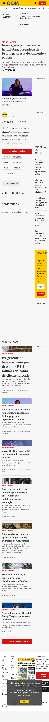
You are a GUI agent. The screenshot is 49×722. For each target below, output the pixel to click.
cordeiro (17, 157)
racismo (16, 168)
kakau (5, 157)
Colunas (5, 680)
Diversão (41, 8)
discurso (16, 162)
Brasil (4, 687)
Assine (42, 3)
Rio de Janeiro (30, 8)
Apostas (14, 662)
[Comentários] (14, 71)
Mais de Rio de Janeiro (18, 642)
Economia (5, 683)
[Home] (13, 4)
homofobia (8, 173)
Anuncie (44, 702)
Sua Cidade (13, 657)
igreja (6, 168)
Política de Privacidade (24, 690)
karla (5, 162)
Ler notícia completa (16, 151)
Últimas (6, 15)
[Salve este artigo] (11, 71)
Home (6, 8)
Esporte (4, 676)
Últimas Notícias (16, 8)
